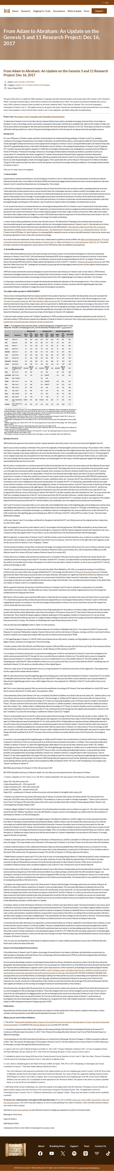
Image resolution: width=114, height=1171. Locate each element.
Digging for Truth (41, 11)
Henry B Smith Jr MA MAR (24, 82)
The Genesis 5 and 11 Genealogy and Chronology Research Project (39, 117)
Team (86, 1146)
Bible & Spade (75, 11)
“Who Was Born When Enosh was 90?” (46, 301)
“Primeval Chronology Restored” (89, 262)
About (15, 11)
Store (86, 11)
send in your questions (20, 1110)
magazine (91, 239)
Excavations (59, 11)
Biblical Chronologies (42, 85)
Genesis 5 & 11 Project (24, 85)
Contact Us (100, 1146)
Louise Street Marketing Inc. (89, 1168)
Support (99, 11)
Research (25, 11)
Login (106, 2)
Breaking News (57, 1146)
